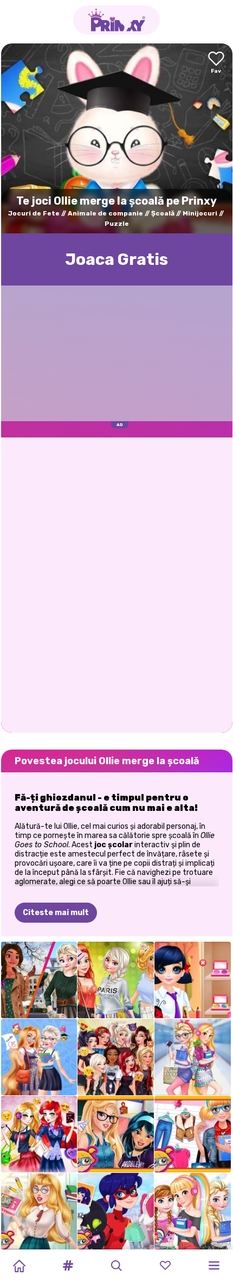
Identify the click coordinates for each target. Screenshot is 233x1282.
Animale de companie (105, 213)
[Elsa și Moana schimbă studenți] (39, 980)
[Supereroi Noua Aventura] (115, 1211)
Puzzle (117, 223)
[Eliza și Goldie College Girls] (192, 1057)
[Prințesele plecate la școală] (115, 1134)
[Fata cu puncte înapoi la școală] (192, 980)
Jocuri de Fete (34, 213)
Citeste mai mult (56, 912)
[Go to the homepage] (116, 20)
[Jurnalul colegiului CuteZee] (192, 1134)
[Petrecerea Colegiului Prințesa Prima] (115, 980)
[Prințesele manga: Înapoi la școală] (39, 1134)
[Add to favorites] (216, 63)
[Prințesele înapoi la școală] (192, 1211)
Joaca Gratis (116, 259)
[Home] (19, 1265)
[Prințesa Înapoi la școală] (39, 1211)
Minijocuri (200, 213)
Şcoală (162, 213)
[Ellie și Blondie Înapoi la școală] (39, 1057)
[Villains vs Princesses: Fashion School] (115, 1057)
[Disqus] (117, 584)
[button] (67, 1265)
